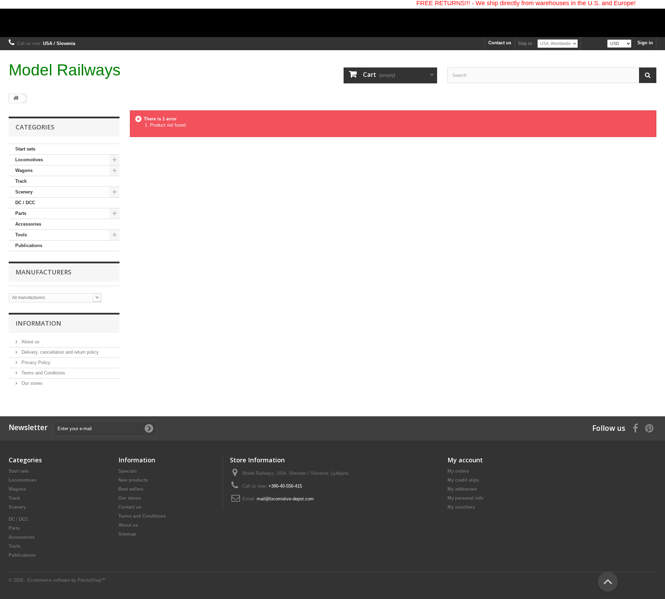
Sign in (645, 42)
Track (21, 181)
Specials (127, 471)
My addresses (462, 489)
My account (465, 460)
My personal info (465, 498)
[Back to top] (608, 582)
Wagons (24, 170)
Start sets (25, 149)
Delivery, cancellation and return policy (59, 352)
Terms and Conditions (42, 372)
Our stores (31, 383)
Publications (28, 245)
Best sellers (130, 489)
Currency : (594, 43)
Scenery (24, 191)
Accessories (28, 224)
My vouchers (461, 507)
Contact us (499, 42)
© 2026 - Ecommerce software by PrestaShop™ (57, 580)
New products (133, 480)
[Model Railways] (332, 18)
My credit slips (463, 480)
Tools (21, 234)
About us (29, 341)
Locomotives (29, 159)
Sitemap (127, 534)
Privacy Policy (35, 362)
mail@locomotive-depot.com (285, 498)
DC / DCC (25, 202)
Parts (20, 213)
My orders (458, 471)
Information (38, 323)
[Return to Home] (16, 98)
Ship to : (526, 43)
